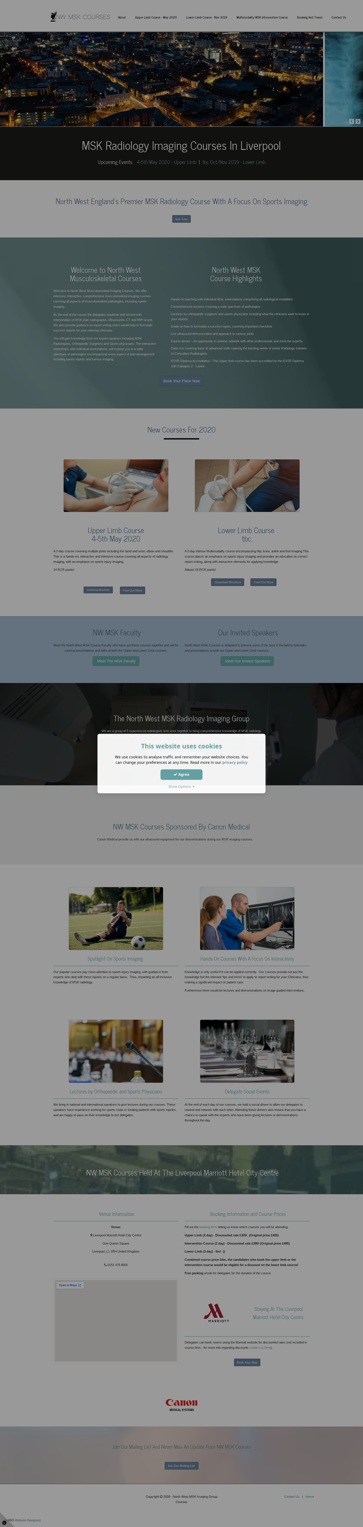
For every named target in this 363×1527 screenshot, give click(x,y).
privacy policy (234, 762)
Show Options (180, 786)
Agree (183, 774)
